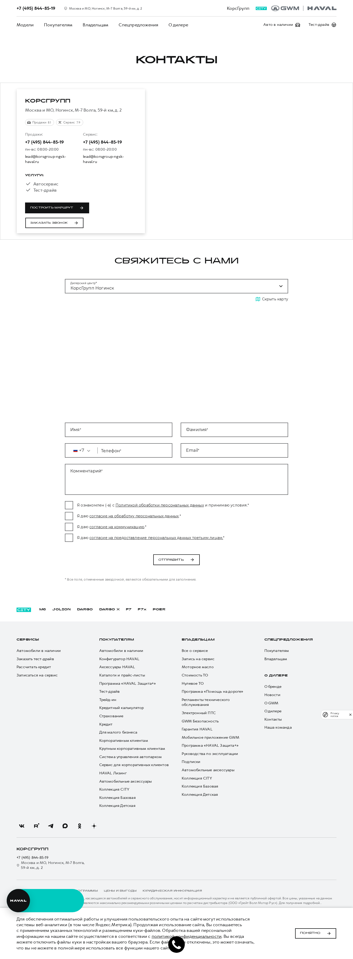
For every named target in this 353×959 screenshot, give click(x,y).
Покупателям (58, 25)
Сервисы (28, 639)
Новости (272, 694)
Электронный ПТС (199, 713)
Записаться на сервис (37, 675)
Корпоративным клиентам (123, 740)
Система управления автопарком (130, 756)
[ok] (79, 826)
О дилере (178, 25)
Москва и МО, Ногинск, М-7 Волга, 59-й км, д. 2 (53, 865)
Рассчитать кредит (34, 667)
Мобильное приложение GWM (210, 737)
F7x (142, 609)
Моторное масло (198, 667)
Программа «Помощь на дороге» (212, 691)
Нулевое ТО (193, 683)
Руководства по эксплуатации (210, 753)
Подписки (191, 761)
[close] (350, 714)
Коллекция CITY (114, 789)
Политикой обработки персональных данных (160, 505)
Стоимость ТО (195, 675)
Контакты (273, 719)
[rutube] (36, 826)
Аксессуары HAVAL (117, 667)
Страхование (111, 716)
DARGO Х (109, 609)
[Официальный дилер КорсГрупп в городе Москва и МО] (303, 8)
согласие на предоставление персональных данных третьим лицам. (156, 537)
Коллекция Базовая (117, 797)
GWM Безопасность (200, 721)
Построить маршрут (51, 208)
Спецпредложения (138, 25)
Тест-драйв (109, 691)
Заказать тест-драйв (35, 659)
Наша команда (278, 727)
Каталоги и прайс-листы (122, 675)
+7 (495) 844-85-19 (44, 142)
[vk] (22, 826)
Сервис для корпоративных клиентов (134, 764)
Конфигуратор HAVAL (119, 659)
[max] (65, 826)
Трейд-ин (108, 699)
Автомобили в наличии (39, 650)
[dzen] (94, 826)
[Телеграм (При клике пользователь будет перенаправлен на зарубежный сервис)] (50, 826)
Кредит (106, 724)
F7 (129, 609)
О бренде (273, 686)
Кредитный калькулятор (121, 707)
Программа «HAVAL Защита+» (127, 683)
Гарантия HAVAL (197, 729)
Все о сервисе (195, 650)
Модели (25, 25)
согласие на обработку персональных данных (134, 516)
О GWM (271, 703)
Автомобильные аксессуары (125, 781)
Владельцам (95, 25)
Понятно (310, 933)
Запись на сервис (198, 659)
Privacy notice (335, 715)
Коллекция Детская (117, 805)
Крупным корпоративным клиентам (132, 748)
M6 (42, 609)
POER (159, 609)
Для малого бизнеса (118, 732)
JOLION (61, 609)
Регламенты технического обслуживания (206, 702)
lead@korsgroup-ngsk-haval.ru (45, 159)
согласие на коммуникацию (116, 527)
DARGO (85, 609)
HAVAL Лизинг (113, 773)
